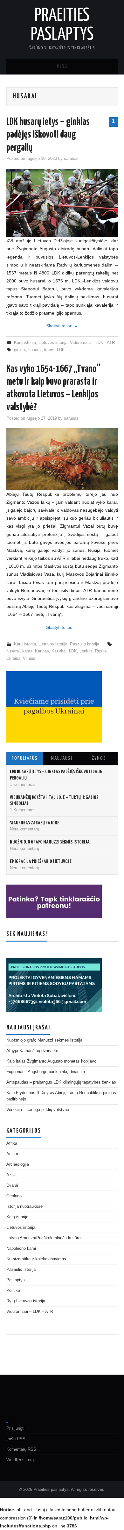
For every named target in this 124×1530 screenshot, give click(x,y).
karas (49, 350)
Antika (12, 1154)
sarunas (71, 158)
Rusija (101, 651)
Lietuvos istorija (52, 342)
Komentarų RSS (21, 1449)
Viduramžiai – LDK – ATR (29, 1311)
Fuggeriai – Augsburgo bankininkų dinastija (45, 1072)
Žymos (99, 758)
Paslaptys (15, 1280)
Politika (13, 1290)
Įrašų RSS (15, 1439)
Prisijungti (15, 1428)
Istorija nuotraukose (24, 1206)
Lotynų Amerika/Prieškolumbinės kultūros (44, 1238)
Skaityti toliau (62, 325)
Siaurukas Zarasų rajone (34, 823)
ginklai (20, 350)
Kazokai (59, 651)
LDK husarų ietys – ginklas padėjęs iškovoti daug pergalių (48, 135)
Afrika (11, 1143)
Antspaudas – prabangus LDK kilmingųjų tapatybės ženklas (61, 1082)
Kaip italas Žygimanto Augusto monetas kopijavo (51, 1061)
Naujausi (61, 758)
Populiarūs (25, 758)
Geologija (15, 1196)
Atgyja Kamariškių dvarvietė (32, 1051)
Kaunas (42, 651)
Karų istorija (25, 342)
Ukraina (13, 658)
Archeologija (17, 1164)
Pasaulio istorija (84, 644)
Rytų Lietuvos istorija (25, 1301)
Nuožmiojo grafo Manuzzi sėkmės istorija (50, 842)
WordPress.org (20, 1460)
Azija (11, 1175)
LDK (61, 350)
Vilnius (29, 658)
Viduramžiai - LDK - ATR (92, 342)
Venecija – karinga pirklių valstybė (37, 1109)
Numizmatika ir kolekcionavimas (36, 1259)
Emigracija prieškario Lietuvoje (41, 861)
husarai (35, 350)
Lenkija (86, 651)
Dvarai (12, 1185)
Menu (62, 66)
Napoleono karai (21, 1248)
